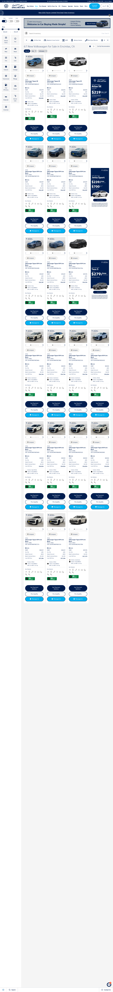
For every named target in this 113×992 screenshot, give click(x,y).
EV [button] (60, 6)
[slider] (2, 29)
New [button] (36, 6)
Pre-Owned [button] (42, 6)
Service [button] (76, 6)
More (86, 6)
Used (17, 18)
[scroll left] (26, 40)
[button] (109, 15)
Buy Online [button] (30, 6)
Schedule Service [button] (94, 5)
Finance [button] (64, 6)
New (4, 18)
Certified (11, 18)
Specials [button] (70, 6)
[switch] (4, 19)
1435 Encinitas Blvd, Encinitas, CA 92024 (58, 1)
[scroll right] (107, 40)
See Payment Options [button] (34, 128)
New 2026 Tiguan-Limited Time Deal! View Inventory (56, 13)
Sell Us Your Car (52, 6)
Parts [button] (81, 6)
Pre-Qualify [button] (34, 134)
